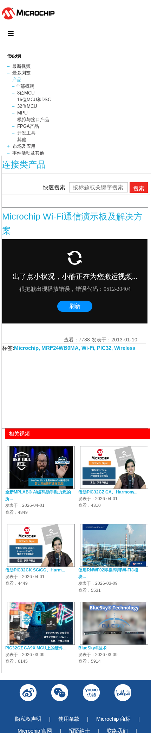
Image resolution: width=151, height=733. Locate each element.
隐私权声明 (28, 719)
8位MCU (25, 93)
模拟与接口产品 (33, 119)
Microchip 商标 (113, 719)
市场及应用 (24, 146)
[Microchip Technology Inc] (30, 19)
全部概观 (25, 86)
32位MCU (27, 106)
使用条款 (68, 719)
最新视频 (21, 66)
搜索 (138, 188)
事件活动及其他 (28, 153)
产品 (16, 79)
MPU (22, 113)
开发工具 (26, 133)
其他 (21, 139)
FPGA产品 (28, 126)
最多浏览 (21, 73)
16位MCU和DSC (34, 99)
